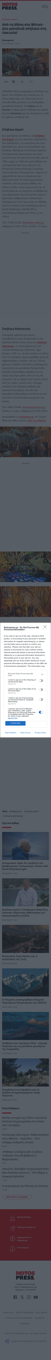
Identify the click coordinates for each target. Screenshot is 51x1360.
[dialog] (25, 680)
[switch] (41, 680)
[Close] (45, 627)
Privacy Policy (40, 733)
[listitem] (25, 674)
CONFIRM (15, 723)
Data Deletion (10, 733)
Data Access (25, 733)
